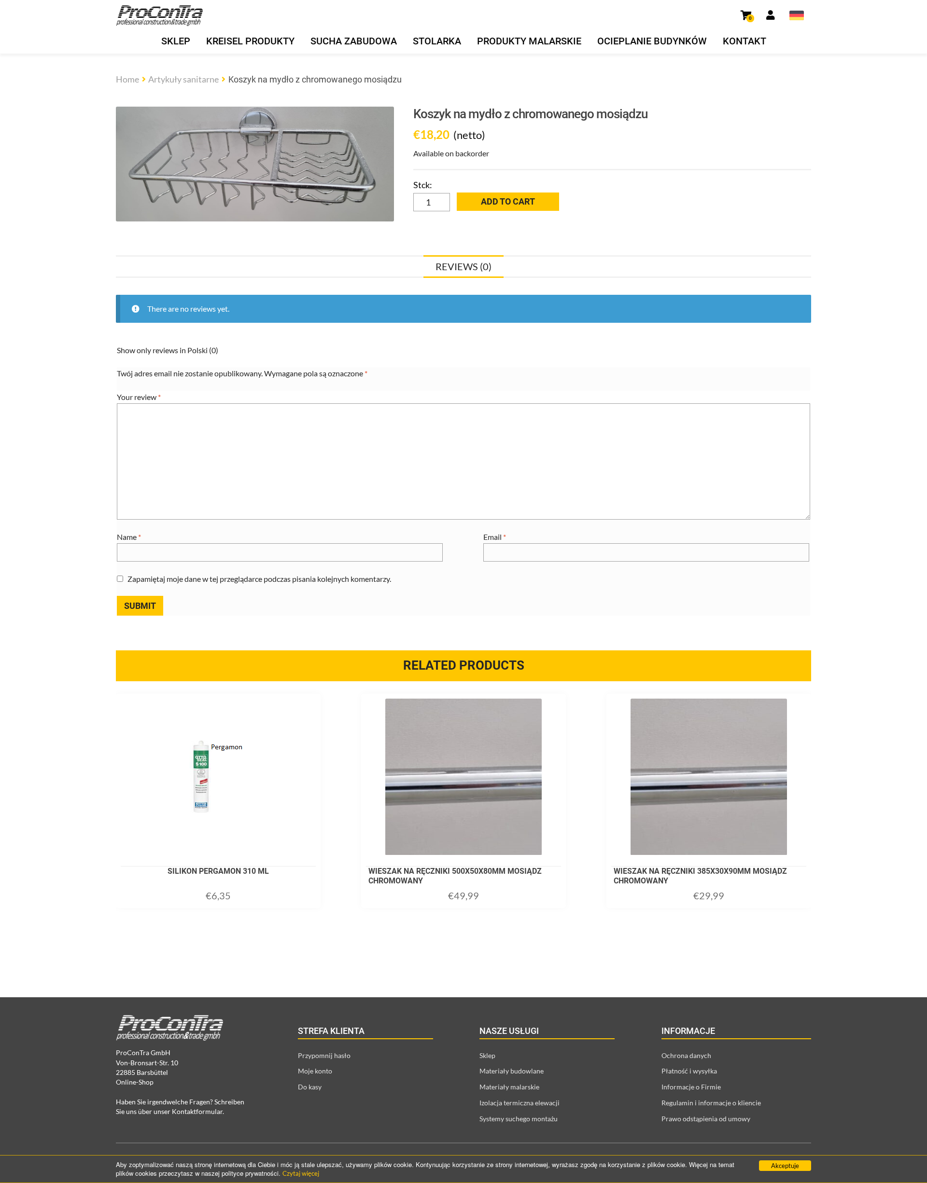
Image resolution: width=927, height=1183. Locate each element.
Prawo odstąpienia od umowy (705, 1118)
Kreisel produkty (250, 41)
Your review (139, 396)
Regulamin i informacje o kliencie (711, 1103)
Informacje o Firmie (691, 1087)
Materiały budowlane (511, 1071)
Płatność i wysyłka (689, 1071)
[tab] (463, 266)
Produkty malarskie (529, 41)
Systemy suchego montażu (518, 1118)
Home (127, 79)
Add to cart (508, 201)
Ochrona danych (686, 1055)
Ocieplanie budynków (652, 41)
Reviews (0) (463, 266)
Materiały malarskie (509, 1087)
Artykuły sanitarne (183, 79)
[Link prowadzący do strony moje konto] (770, 15)
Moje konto (315, 1071)
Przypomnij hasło (324, 1055)
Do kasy (310, 1087)
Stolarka (437, 41)
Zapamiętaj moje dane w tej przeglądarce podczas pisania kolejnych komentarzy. (259, 578)
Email (494, 536)
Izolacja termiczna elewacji (519, 1103)
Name (129, 536)
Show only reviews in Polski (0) (167, 350)
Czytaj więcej (300, 1173)
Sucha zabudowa (353, 41)
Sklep (175, 41)
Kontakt (744, 41)
